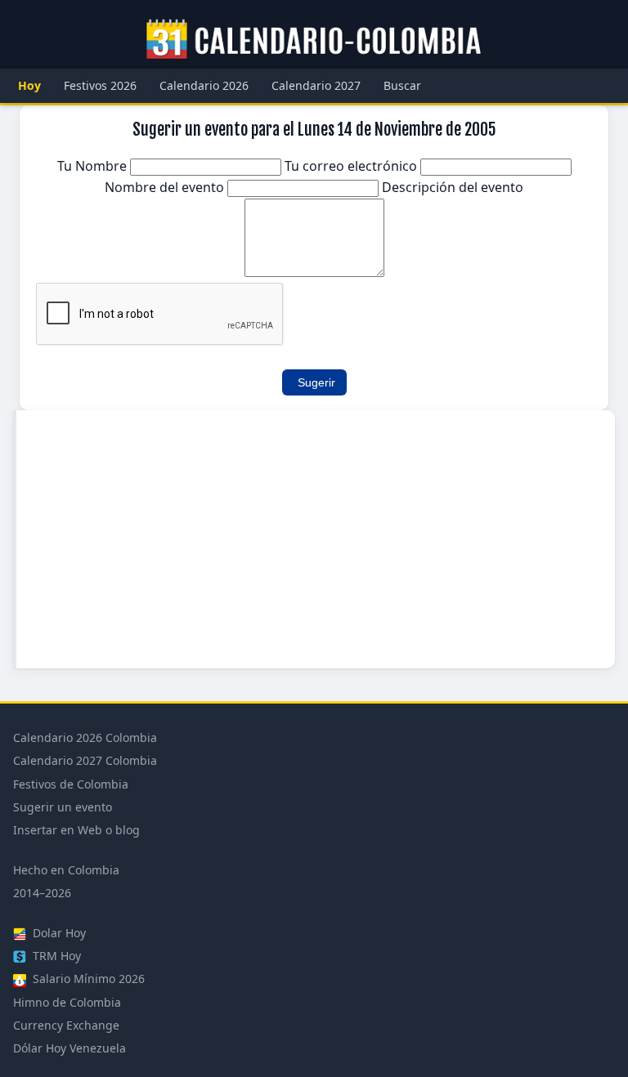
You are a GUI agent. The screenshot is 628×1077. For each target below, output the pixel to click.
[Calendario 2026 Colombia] (314, 40)
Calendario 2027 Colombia (85, 760)
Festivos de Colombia (70, 784)
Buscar (402, 85)
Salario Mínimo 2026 (87, 978)
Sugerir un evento (62, 807)
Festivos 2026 (100, 85)
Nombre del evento (166, 187)
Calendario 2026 (204, 85)
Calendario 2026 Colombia (85, 737)
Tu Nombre (93, 166)
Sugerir (316, 382)
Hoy (29, 85)
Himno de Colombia (67, 1002)
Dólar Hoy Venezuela (69, 1048)
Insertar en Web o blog (76, 830)
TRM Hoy (55, 955)
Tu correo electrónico (352, 166)
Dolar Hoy (57, 933)
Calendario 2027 (316, 85)
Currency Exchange (66, 1025)
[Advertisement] (316, 539)
